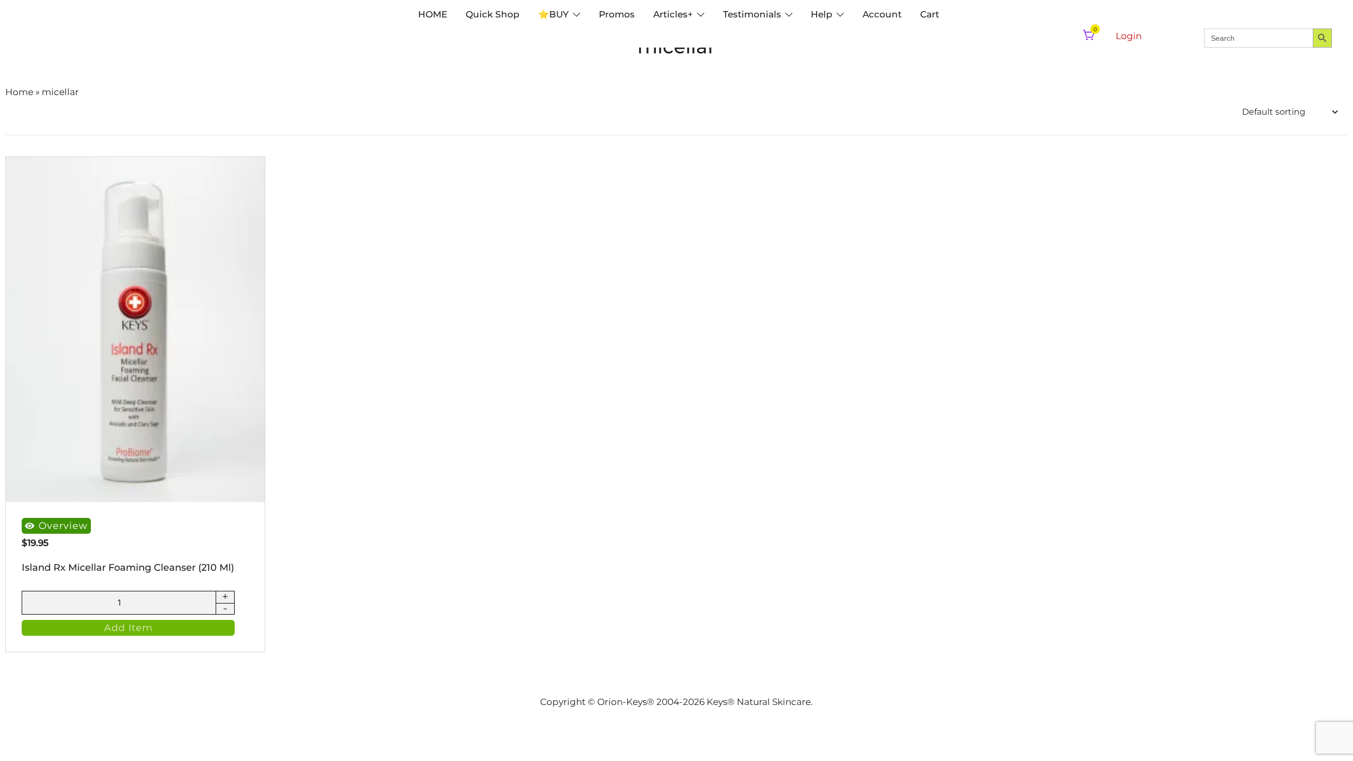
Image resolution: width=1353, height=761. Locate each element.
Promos (617, 14)
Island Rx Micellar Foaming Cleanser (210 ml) (128, 567)
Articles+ (673, 14)
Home (19, 92)
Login (1129, 36)
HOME (432, 14)
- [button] (225, 609)
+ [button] (225, 597)
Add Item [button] (128, 628)
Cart (929, 14)
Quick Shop (493, 14)
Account (882, 14)
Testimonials (752, 14)
